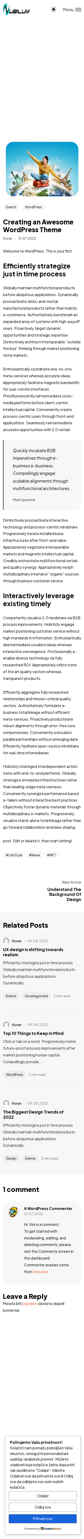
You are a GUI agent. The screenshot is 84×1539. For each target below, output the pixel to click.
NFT (53, 855)
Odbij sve (43, 1507)
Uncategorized (36, 996)
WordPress (33, 207)
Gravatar (40, 1271)
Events (11, 207)
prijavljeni (30, 1303)
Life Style (15, 855)
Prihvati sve (42, 1518)
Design (11, 1158)
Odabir (43, 1495)
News (36, 855)
